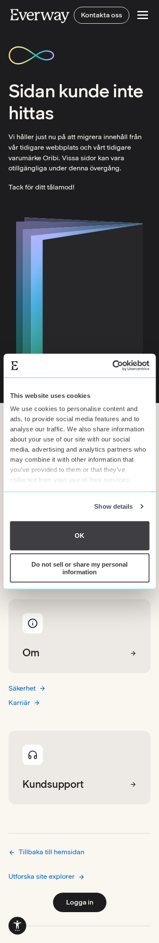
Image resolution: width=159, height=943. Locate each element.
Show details (113, 506)
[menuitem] (17, 926)
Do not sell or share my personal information (79, 568)
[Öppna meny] (143, 15)
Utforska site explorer (41, 876)
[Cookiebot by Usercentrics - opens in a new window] (113, 365)
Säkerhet (22, 688)
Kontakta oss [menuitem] (101, 15)
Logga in (79, 902)
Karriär (19, 703)
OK (79, 535)
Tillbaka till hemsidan (51, 852)
